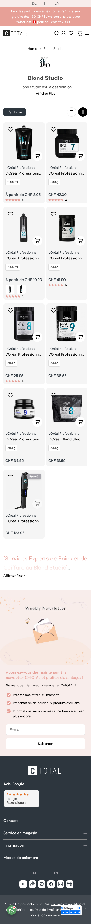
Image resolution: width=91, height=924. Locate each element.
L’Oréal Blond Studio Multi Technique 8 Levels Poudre (66, 439)
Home (32, 48)
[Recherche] (56, 33)
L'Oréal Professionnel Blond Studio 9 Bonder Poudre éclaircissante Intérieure (66, 354)
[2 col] (83, 112)
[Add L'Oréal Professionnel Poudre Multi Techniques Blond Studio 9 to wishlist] (53, 214)
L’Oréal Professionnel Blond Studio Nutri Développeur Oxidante (23, 173)
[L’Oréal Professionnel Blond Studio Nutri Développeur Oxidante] (24, 142)
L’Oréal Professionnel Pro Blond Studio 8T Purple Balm (23, 439)
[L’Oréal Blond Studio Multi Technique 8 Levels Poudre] (67, 408)
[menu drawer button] (86, 33)
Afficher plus (45, 93)
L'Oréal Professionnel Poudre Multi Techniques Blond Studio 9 (66, 258)
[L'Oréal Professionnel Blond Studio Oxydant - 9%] (21, 289)
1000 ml (12, 182)
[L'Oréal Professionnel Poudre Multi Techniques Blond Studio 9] (67, 227)
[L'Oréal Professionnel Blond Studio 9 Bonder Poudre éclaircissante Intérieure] (67, 323)
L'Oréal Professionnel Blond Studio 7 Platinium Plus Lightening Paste (66, 173)
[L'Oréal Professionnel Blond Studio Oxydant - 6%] (10, 289)
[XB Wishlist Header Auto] (71, 33)
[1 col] (71, 112)
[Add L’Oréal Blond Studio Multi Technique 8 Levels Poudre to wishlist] (53, 395)
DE (34, 3)
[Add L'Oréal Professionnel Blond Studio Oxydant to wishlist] (10, 214)
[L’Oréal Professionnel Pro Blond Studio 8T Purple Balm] (24, 408)
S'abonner (45, 744)
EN (57, 3)
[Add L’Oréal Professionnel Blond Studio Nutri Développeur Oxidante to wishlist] (10, 129)
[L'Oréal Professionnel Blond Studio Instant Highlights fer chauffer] (24, 490)
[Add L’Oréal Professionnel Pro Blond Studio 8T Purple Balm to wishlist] (10, 395)
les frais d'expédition (66, 904)
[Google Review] (21, 798)
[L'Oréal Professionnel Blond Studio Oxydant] (24, 227)
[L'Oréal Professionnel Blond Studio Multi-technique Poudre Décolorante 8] (24, 323)
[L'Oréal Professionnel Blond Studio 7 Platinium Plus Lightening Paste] (67, 142)
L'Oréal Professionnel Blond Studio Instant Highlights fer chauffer (23, 521)
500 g (54, 182)
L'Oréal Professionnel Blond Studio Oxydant (23, 258)
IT (45, 3)
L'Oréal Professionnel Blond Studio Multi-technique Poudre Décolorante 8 (23, 354)
